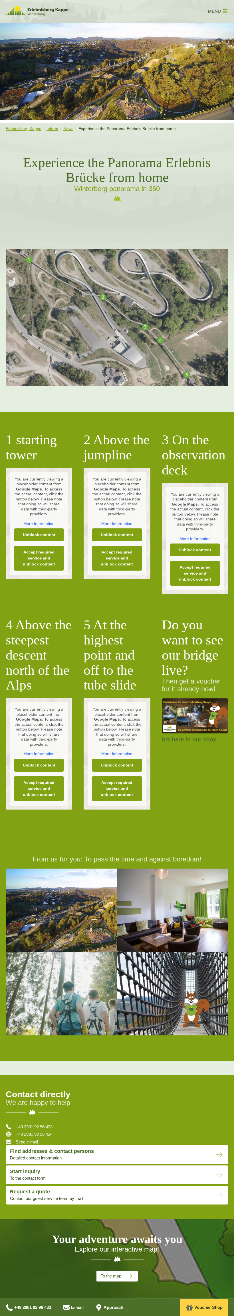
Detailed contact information (52, 1154)
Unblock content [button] (39, 534)
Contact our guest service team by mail (46, 1195)
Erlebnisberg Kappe (23, 128)
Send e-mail (27, 1141)
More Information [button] (39, 523)
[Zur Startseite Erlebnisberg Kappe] (37, 14)
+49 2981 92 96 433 (34, 1126)
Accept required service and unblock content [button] (39, 558)
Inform (52, 128)
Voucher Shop (208, 1307)
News (68, 128)
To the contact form (28, 1175)
